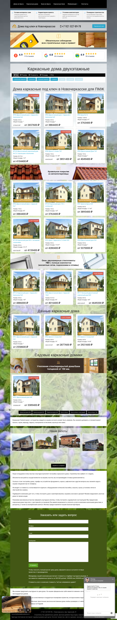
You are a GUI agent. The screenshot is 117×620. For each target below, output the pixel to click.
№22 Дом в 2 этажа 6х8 (53, 337)
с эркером (54, 79)
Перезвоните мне (99, 26)
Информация (72, 4)
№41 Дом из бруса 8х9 (85, 204)
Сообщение (32, 540)
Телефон (31, 526)
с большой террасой (43, 79)
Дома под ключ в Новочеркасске (36, 26)
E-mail (30, 533)
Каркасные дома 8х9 (38, 412)
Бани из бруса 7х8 (92, 412)
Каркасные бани (59, 4)
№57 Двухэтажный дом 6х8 (22, 397)
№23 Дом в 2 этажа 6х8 (86, 337)
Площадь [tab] (44, 75)
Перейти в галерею (58, 465)
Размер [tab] (24, 75)
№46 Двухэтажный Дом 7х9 (87, 151)
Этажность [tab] (34, 75)
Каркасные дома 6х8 (52, 412)
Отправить (33, 565)
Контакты (84, 4)
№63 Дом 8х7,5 (83, 115)
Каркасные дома (32, 4)
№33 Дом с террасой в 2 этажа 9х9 (57, 240)
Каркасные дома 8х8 (25, 412)
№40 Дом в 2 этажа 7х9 (53, 151)
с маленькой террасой (20, 79)
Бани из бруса (46, 4)
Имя (30, 518)
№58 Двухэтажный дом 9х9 (87, 240)
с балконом (32, 79)
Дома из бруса (19, 4)
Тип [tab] (16, 75)
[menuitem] (18, 4)
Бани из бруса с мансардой (78, 412)
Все (52, 75)
